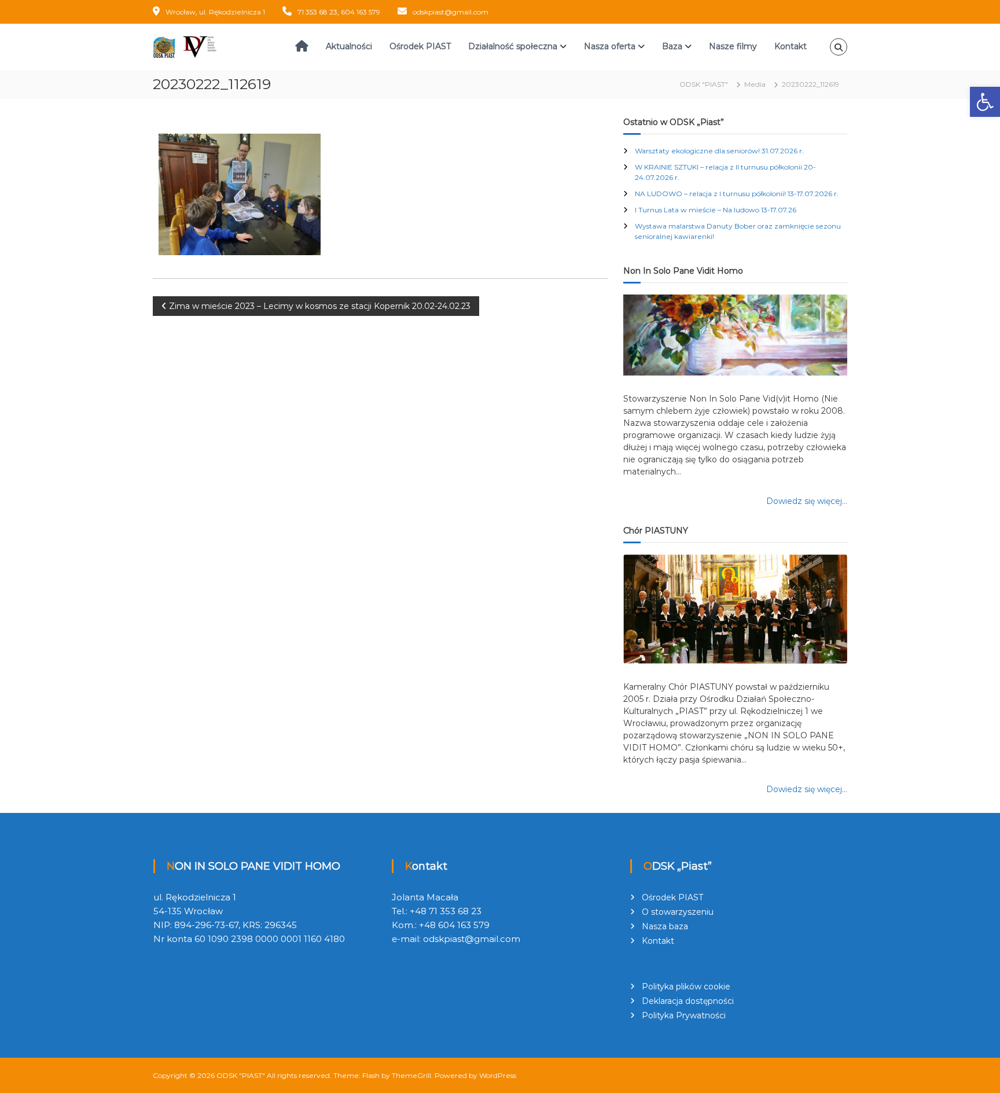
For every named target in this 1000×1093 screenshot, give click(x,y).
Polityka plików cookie (686, 986)
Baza (672, 46)
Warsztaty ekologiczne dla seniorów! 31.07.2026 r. (719, 150)
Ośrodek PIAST (420, 46)
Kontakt (790, 46)
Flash (371, 1075)
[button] (985, 102)
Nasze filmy (733, 46)
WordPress (497, 1075)
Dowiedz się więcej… (806, 501)
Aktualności (349, 46)
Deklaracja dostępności (688, 1001)
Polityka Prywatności (684, 1015)
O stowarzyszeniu (678, 912)
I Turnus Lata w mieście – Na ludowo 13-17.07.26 (715, 209)
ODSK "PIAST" (240, 1075)
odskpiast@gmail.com (450, 12)
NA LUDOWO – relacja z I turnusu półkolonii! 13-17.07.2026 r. (737, 193)
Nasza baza (665, 926)
